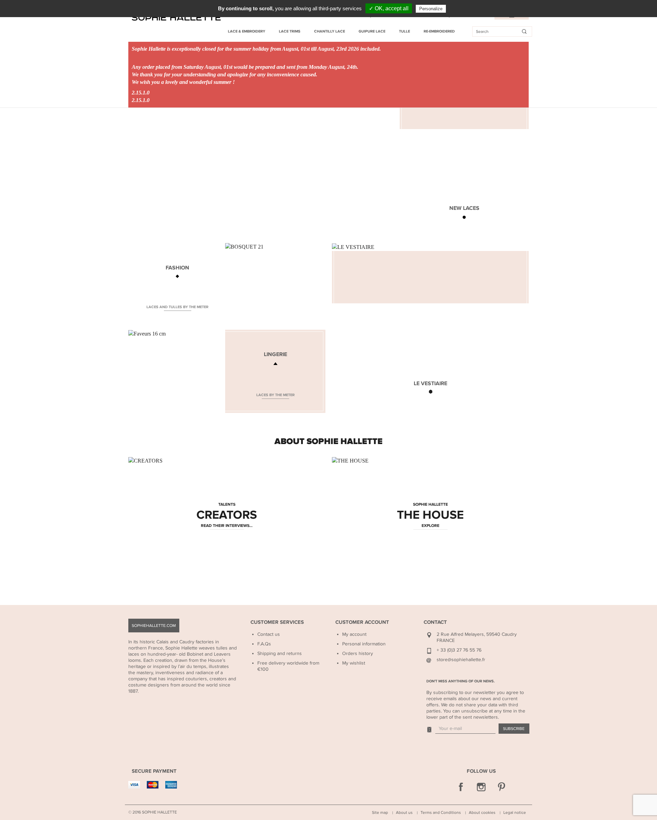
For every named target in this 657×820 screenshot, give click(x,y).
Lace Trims (289, 31)
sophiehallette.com (154, 625)
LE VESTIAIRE (430, 383)
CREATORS (226, 515)
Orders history (357, 653)
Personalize (430, 8)
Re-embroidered (439, 31)
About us (404, 812)
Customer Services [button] (277, 622)
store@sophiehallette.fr (461, 660)
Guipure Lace (372, 31)
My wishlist (353, 663)
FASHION (177, 267)
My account (354, 634)
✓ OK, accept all (389, 8)
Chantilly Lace (329, 31)
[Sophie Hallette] (176, 18)
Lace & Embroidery (246, 31)
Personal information (364, 644)
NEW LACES (464, 208)
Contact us (268, 634)
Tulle (404, 31)
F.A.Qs (264, 644)
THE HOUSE (430, 515)
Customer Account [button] (362, 622)
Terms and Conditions (441, 812)
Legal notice (514, 812)
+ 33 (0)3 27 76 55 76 (459, 650)
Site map (380, 812)
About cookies (482, 812)
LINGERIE (275, 354)
